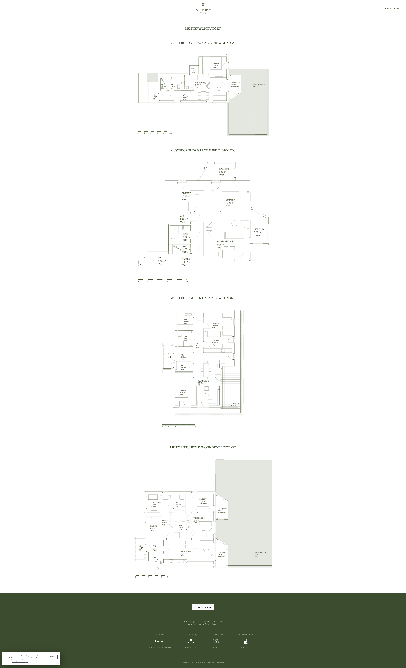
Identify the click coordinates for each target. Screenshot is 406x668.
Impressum (210, 663)
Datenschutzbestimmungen (20, 662)
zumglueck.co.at (190, 647)
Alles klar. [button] (50, 657)
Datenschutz (220, 663)
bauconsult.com (246, 647)
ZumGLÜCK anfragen (392, 9)
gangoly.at (216, 647)
